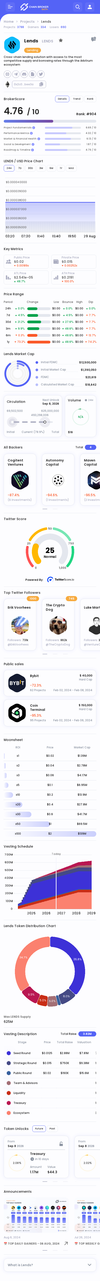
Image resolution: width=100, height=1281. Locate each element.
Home (9, 21)
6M (51, 168)
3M (41, 168)
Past (52, 1128)
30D (30, 168)
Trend (76, 99)
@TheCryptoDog (58, 644)
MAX (71, 168)
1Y (61, 168)
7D (19, 168)
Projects (27, 21)
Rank (90, 99)
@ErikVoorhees (18, 644)
